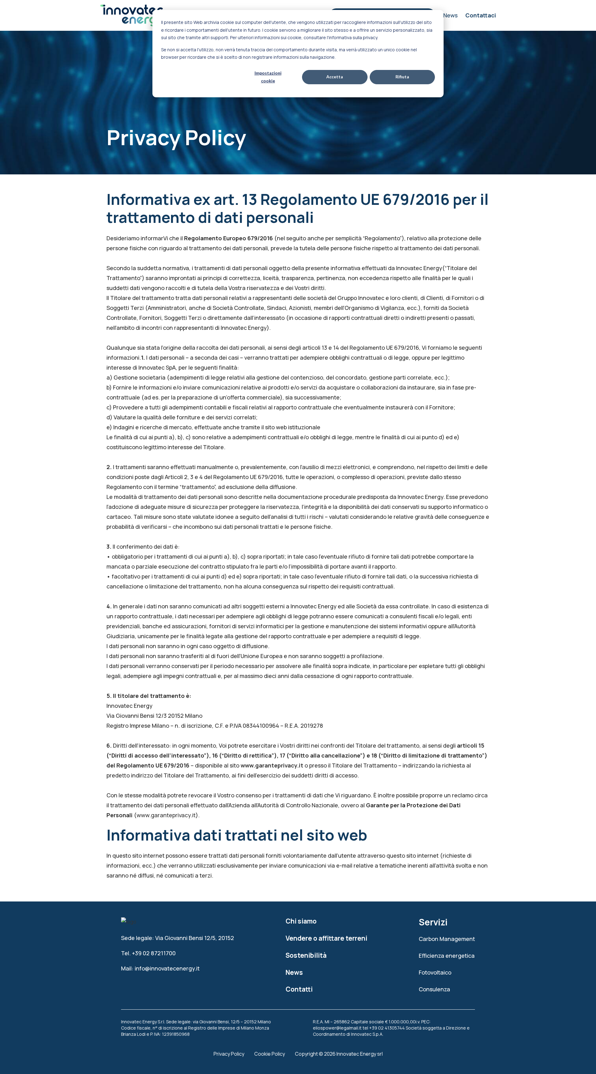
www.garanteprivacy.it (272, 765)
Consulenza (434, 989)
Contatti (299, 989)
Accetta (334, 76)
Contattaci (480, 15)
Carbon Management (447, 939)
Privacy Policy (229, 1053)
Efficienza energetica (447, 955)
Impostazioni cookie (268, 76)
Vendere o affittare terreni (326, 938)
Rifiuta (402, 76)
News (450, 15)
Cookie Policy (269, 1053)
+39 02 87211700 (154, 953)
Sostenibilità (306, 955)
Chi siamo (301, 921)
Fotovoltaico (435, 972)
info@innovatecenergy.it (167, 968)
